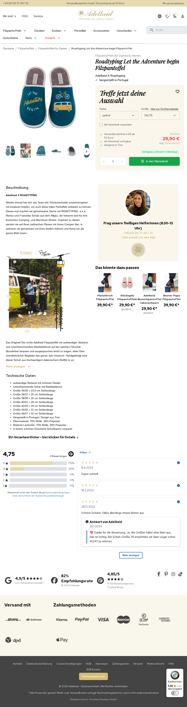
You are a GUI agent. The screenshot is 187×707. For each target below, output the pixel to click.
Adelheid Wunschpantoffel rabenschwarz (149, 299)
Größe (159, 109)
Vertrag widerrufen (93, 676)
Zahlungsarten (120, 663)
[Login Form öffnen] (182, 16)
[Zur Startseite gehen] (96, 15)
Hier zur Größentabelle (164, 109)
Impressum (102, 663)
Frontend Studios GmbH (103, 699)
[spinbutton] (113, 161)
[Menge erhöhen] (122, 161)
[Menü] (181, 671)
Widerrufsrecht (155, 663)
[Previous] (8, 151)
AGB (88, 663)
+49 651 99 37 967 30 (15, 3)
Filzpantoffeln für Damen (53, 48)
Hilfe (171, 663)
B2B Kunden (94, 669)
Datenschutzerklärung (39, 663)
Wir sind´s (9, 16)
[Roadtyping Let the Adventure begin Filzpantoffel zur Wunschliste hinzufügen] (177, 91)
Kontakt (17, 663)
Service (38, 16)
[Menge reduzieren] (103, 161)
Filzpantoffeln (26, 48)
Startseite (8, 48)
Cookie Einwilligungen (69, 663)
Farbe (103, 109)
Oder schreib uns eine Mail (138, 237)
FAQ (25, 16)
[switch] (175, 693)
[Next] (86, 151)
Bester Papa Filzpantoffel (171, 297)
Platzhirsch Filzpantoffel (105, 297)
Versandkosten (172, 143)
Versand (138, 663)
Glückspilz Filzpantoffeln (127, 297)
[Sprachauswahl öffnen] (159, 16)
